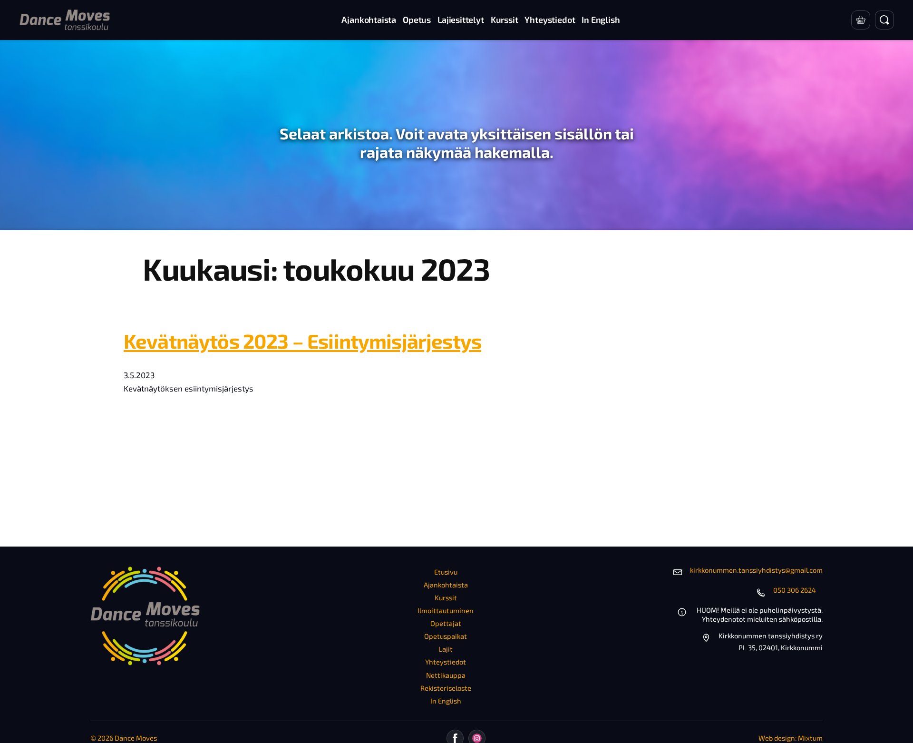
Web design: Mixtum (790, 737)
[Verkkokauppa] (860, 19)
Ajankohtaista (446, 584)
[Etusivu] (64, 20)
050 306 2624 (794, 590)
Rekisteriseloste (445, 688)
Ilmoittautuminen (446, 610)
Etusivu (445, 571)
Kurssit (446, 597)
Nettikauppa (446, 675)
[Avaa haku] (884, 19)
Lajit (445, 649)
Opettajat (445, 623)
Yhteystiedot (445, 661)
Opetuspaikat (445, 636)
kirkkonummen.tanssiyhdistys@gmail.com (756, 570)
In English (445, 700)
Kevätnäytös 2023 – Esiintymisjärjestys (302, 340)
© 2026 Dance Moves (123, 737)
